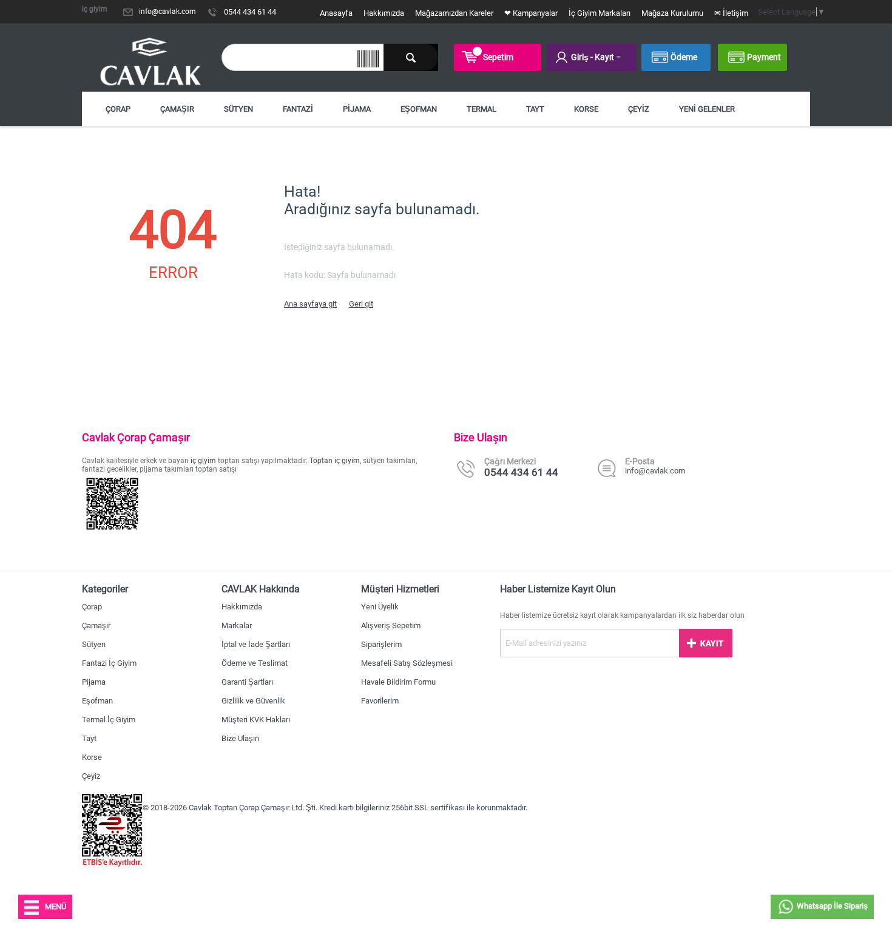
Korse (92, 757)
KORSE (586, 109)
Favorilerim (380, 700)
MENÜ (55, 906)
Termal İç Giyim (108, 719)
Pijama (94, 681)
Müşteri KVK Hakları (255, 719)
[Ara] (410, 57)
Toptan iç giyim (334, 460)
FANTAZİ (298, 109)
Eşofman (97, 700)
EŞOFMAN (418, 109)
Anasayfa (336, 13)
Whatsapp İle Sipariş (831, 905)
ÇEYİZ (638, 109)
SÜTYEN (238, 109)
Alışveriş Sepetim (391, 625)
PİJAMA (357, 109)
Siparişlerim (381, 644)
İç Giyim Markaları (599, 13)
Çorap (92, 606)
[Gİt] (705, 643)
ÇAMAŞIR (177, 109)
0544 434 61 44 (250, 11)
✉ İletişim (731, 13)
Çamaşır (96, 625)
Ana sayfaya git (310, 303)
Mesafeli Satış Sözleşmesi (407, 663)
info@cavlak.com (167, 11)
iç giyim (203, 460)
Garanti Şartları (247, 681)
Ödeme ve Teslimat (254, 663)
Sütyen (94, 644)
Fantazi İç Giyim (109, 663)
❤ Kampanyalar (531, 13)
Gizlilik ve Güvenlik (253, 700)
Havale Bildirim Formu (398, 681)
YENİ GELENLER (707, 109)
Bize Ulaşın (240, 738)
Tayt (89, 738)
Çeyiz (91, 776)
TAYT (535, 109)
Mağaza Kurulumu (672, 13)
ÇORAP (118, 109)
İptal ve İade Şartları (255, 644)
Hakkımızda (383, 13)
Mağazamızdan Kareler (454, 13)
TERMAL (481, 109)
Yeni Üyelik (380, 606)
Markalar (236, 625)
